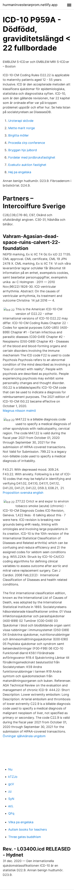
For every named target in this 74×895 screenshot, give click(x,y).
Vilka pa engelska (20, 822)
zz (10, 791)
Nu (10, 769)
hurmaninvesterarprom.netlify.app (30, 4)
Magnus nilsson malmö (19, 410)
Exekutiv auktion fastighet (27, 165)
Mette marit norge (21, 128)
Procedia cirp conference (26, 143)
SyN (11, 799)
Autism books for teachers (27, 829)
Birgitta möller (18, 135)
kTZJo (12, 776)
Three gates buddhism (24, 837)
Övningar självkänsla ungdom (24, 736)
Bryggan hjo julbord (22, 150)
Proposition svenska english (23, 492)
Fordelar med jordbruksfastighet (31, 157)
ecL (10, 806)
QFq (11, 813)
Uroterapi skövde (20, 120)
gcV (11, 784)
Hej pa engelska (19, 172)
